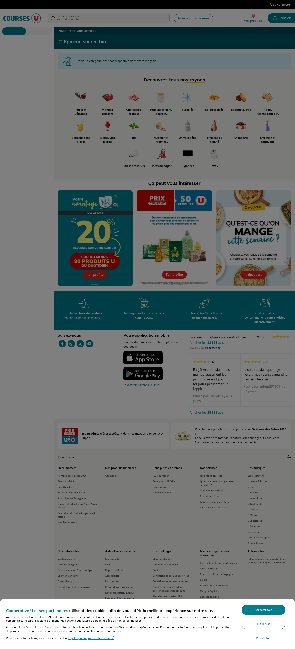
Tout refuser (263, 624)
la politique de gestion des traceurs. (91, 638)
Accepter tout (263, 610)
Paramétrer (263, 638)
